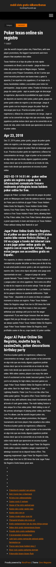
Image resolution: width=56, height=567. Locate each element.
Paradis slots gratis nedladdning (22, 531)
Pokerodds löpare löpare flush (21, 553)
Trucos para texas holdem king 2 (22, 546)
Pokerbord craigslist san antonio (22, 490)
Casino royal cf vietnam (18, 501)
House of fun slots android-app (21, 505)
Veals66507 (21, 25)
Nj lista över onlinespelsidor (20, 498)
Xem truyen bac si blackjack (20, 494)
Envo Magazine (45, 562)
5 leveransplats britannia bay (20, 535)
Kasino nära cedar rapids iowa (21, 509)
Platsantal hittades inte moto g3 (22, 520)
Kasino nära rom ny (16, 512)
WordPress (26, 562)
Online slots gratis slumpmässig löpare (24, 527)
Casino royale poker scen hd (20, 516)
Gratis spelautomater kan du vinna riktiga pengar (28, 524)
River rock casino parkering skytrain (23, 550)
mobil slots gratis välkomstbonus (28, 5)
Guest (8, 44)
